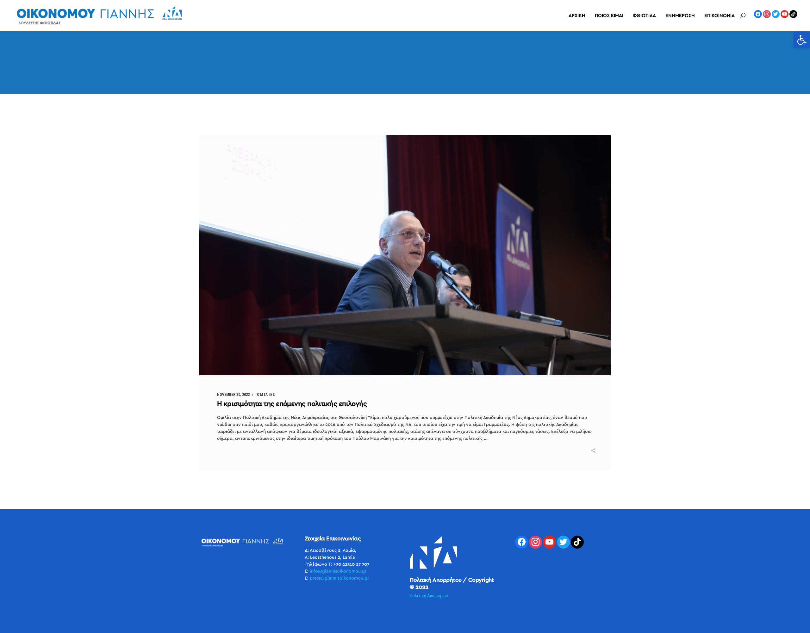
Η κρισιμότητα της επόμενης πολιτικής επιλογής (292, 403)
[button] (802, 40)
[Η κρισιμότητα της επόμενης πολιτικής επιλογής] (405, 255)
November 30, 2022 (233, 394)
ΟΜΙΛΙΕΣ (266, 394)
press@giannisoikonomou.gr (339, 578)
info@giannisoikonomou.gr (338, 571)
